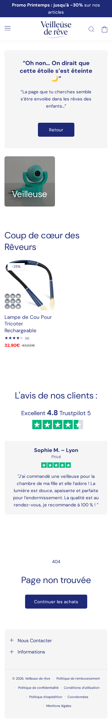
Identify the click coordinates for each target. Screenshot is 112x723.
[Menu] (7, 28)
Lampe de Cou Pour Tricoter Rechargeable (28, 323)
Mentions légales (58, 706)
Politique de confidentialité (38, 688)
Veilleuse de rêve (38, 678)
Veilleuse (29, 194)
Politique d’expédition (45, 697)
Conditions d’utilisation (81, 688)
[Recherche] (91, 29)
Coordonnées (77, 697)
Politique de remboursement (78, 678)
